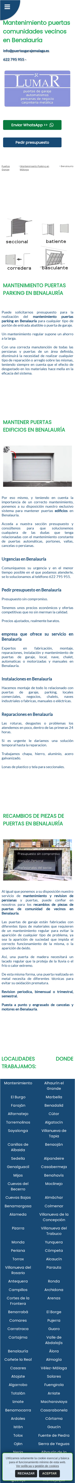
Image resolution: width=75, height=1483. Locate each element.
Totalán (18, 1393)
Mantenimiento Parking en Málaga (34, 168)
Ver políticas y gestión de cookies (37, 1466)
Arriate (54, 1393)
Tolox (18, 1435)
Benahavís (54, 1175)
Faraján (18, 1105)
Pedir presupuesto (32, 142)
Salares (54, 1376)
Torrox (18, 1259)
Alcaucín (54, 1259)
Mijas (18, 1175)
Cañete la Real (18, 1359)
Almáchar (54, 1197)
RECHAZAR (26, 1473)
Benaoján (54, 1144)
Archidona (53, 1289)
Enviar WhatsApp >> (29, 125)
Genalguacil (18, 1166)
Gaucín (54, 1426)
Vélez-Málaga (54, 1368)
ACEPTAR (49, 1473)
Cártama (54, 1418)
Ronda (54, 1281)
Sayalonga (18, 1130)
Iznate (18, 1401)
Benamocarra (18, 1410)
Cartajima (18, 1337)
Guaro (54, 1328)
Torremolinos (18, 1122)
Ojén (18, 1443)
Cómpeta (54, 1250)
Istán (18, 1426)
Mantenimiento (18, 1083)
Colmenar (54, 1206)
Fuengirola (54, 1384)
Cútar (54, 1113)
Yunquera (54, 1242)
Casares (18, 1368)
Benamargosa (18, 1206)
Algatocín (54, 1122)
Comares (18, 1320)
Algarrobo (18, 1384)
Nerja (18, 1452)
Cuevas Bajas (18, 1197)
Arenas (53, 1298)
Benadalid (53, 1105)
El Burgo (18, 1097)
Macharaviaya (54, 1401)
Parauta (53, 1267)
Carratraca (18, 1328)
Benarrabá (18, 1311)
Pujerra (53, 1320)
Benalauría (18, 1351)
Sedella (18, 1158)
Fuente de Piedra (54, 1435)
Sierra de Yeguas (54, 1443)
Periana (18, 1250)
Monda (18, 1242)
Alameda (18, 1214)
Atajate (18, 1376)
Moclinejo (54, 1183)
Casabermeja (54, 1166)
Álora (54, 1351)
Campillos (18, 1289)
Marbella (54, 1097)
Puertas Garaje (6, 168)
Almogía (54, 1359)
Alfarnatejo (18, 1113)
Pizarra (18, 1228)
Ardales (18, 1418)
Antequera (18, 1281)
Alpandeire (54, 1158)
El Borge (53, 1311)
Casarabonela (54, 1410)
